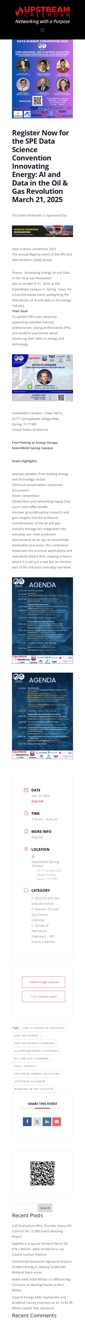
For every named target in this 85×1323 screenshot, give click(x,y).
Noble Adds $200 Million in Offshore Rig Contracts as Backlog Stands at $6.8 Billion (41, 1284)
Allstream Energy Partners (36, 1050)
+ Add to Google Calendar (43, 982)
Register (38, 837)
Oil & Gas (28, 278)
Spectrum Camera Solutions (36, 1073)
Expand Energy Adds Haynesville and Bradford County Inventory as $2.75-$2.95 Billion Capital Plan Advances (42, 1302)
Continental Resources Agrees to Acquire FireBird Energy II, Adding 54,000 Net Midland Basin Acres (42, 1266)
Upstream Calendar (29, 1081)
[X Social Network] (37, 1121)
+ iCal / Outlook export (43, 996)
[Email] (56, 1121)
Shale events (24, 1066)
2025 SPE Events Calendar (34, 1043)
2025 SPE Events (26, 1035)
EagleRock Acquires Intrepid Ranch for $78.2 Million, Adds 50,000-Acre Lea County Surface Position (40, 1249)
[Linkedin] (46, 1121)
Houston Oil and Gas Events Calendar (45, 914)
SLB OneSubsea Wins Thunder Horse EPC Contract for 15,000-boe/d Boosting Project (42, 1231)
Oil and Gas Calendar (31, 1058)
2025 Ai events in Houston (43, 1028)
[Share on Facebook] (27, 1121)
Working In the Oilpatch (34, 1089)
